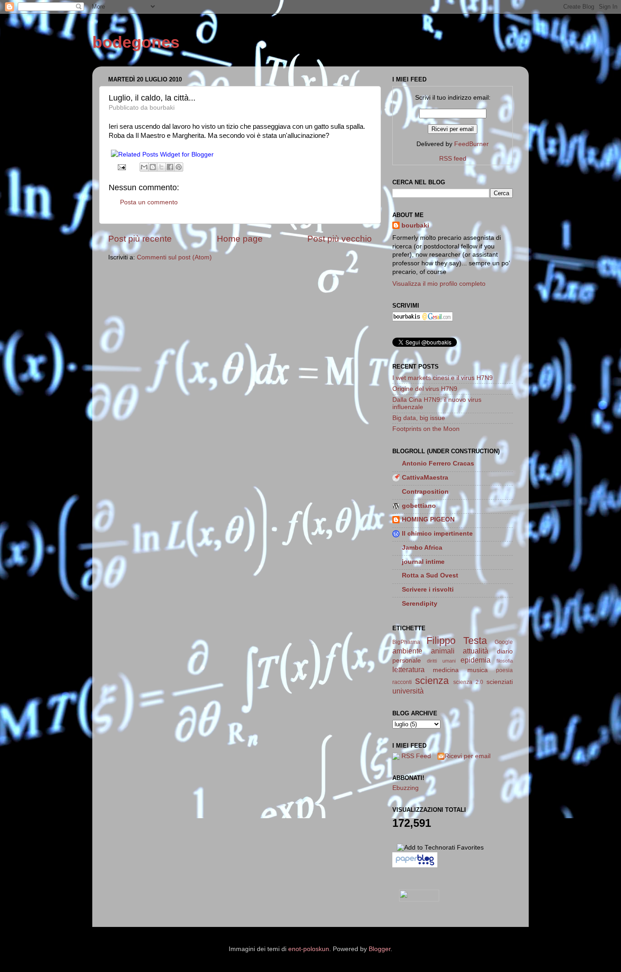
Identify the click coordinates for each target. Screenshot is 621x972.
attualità (475, 651)
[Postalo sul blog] (152, 167)
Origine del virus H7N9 (424, 388)
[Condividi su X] (161, 167)
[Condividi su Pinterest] (178, 167)
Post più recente (140, 238)
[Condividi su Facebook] (170, 167)
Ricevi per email (468, 756)
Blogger (380, 949)
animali (443, 651)
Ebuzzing (405, 788)
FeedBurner (471, 144)
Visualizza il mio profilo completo (439, 283)
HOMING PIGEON (428, 519)
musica (477, 670)
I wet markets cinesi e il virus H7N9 (442, 378)
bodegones (136, 42)
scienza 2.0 (468, 682)
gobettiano (419, 505)
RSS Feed (416, 756)
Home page (240, 238)
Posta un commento (149, 202)
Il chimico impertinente (437, 533)
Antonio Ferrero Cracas (438, 463)
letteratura (408, 669)
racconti (402, 682)
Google (504, 642)
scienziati (499, 681)
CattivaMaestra (425, 477)
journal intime (423, 561)
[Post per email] (121, 166)
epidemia (476, 660)
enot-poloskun (308, 949)
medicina (446, 670)
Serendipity (419, 603)
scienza (432, 680)
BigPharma (406, 642)
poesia (504, 670)
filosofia (504, 660)
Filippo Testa (456, 640)
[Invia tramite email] (144, 167)
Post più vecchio (339, 238)
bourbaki (415, 225)
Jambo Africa (422, 547)
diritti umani (441, 660)
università (408, 691)
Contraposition (425, 491)
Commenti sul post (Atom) (174, 257)
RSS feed (452, 158)
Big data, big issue (418, 418)
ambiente (407, 651)
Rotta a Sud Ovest (430, 575)
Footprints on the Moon (426, 428)
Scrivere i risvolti (428, 589)
